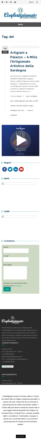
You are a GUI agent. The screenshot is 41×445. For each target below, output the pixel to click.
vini (19, 110)
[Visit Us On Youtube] (21, 169)
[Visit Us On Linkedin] (15, 169)
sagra (31, 106)
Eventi (19, 96)
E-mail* (6, 256)
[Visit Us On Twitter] (10, 169)
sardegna (13, 110)
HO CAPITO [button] (20, 436)
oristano (19, 106)
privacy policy (17, 285)
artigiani (34, 96)
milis (30, 101)
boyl (11, 101)
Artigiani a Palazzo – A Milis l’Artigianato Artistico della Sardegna (23, 61)
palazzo (26, 106)
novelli (35, 101)
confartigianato (19, 101)
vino (22, 110)
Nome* (5, 247)
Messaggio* (7, 265)
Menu (31, 2)
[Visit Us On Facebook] (4, 169)
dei (27, 101)
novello (13, 106)
